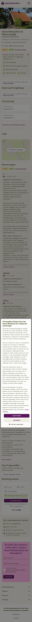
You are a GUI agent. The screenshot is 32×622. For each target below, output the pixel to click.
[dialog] (16, 373)
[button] (16, 424)
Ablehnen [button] (16, 420)
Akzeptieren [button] (16, 415)
